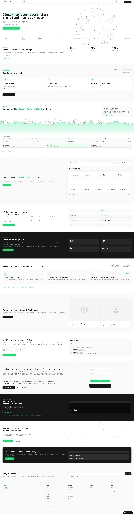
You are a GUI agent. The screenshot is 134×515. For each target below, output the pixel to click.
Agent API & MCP (71, 489)
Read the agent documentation (27, 287)
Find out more (7, 88)
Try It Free (6, 184)
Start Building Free (8, 412)
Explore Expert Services (9, 354)
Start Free (127, 1)
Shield (47, 494)
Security (113, 491)
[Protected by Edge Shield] (76, 476)
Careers (91, 491)
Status (69, 494)
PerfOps (130, 148)
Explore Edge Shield (8, 387)
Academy (69, 498)
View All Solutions (7, 316)
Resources (31, 1)
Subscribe (128, 473)
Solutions (25, 1)
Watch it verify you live (22, 387)
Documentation (70, 487)
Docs (36, 1)
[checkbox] (73, 476)
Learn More (24, 28)
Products (10, 1)
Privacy (112, 487)
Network (16, 1)
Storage (47, 496)
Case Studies (70, 496)
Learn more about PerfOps (108, 115)
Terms (112, 489)
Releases (69, 491)
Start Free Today (7, 250)
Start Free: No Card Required (10, 28)
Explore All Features (8, 94)
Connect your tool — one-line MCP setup (10, 287)
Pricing (20, 1)
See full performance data (8, 151)
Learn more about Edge (7, 58)
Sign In (121, 1)
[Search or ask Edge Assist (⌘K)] (116, 2)
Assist (47, 487)
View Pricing (8, 458)
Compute (47, 491)
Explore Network (18, 441)
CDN (46, 489)
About (91, 487)
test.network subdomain (19, 415)
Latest (91, 489)
